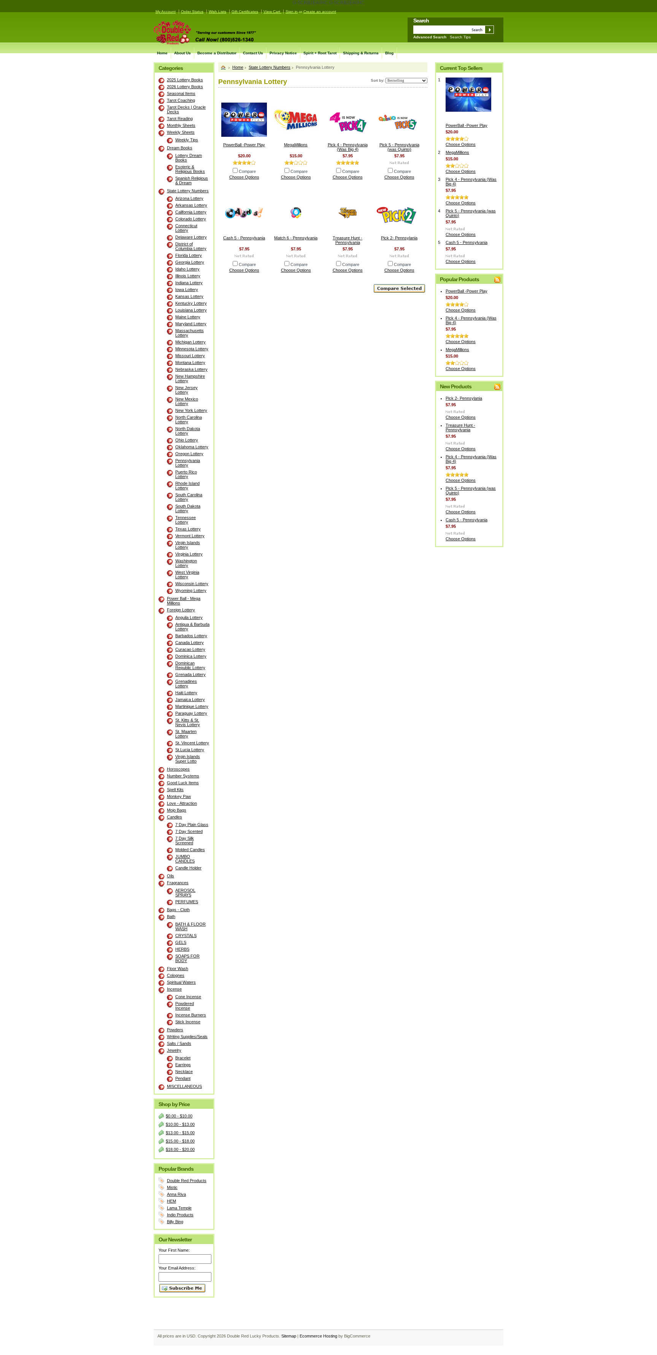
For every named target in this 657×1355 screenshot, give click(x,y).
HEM (171, 1201)
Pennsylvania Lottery (187, 462)
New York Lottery (191, 410)
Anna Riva (176, 1194)
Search (421, 20)
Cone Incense (188, 996)
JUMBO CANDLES (185, 858)
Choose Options (244, 177)
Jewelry (174, 1050)
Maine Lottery (187, 317)
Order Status (192, 11)
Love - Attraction (182, 803)
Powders (175, 1029)
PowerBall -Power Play (244, 144)
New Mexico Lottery (186, 401)
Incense (174, 989)
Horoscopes (178, 769)
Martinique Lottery (191, 706)
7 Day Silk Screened (184, 840)
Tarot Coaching (181, 100)
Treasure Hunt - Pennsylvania (347, 240)
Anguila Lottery (189, 617)
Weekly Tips (186, 140)
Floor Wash (177, 968)
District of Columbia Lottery (190, 246)
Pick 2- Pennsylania (399, 238)
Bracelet (182, 1058)
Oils (170, 876)
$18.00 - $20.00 (180, 1149)
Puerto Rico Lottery (186, 474)
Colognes (175, 975)
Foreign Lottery (181, 610)
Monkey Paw (179, 796)
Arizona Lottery (189, 198)
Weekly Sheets (181, 132)
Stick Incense (187, 1021)
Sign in (292, 11)
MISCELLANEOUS (184, 1086)
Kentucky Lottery (191, 303)
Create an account (319, 11)
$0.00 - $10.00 (179, 1116)
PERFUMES (186, 901)
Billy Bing (175, 1221)
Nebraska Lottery (191, 369)
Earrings (183, 1064)
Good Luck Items (183, 782)
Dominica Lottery (190, 656)
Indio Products (180, 1215)
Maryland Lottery (190, 323)
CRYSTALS (186, 935)
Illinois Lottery (187, 276)
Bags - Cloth (178, 909)
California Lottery (190, 212)
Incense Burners (190, 1015)
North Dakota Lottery (187, 430)
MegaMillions (296, 144)
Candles (174, 817)
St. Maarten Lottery (186, 733)
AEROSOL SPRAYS (185, 892)
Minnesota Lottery (191, 349)
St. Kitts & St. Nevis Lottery (187, 722)
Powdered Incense (184, 1005)
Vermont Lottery (190, 535)
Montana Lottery (190, 362)
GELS (180, 942)
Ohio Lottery (186, 440)
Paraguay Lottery (191, 713)
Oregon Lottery (189, 453)
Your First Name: (174, 1250)
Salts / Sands (179, 1043)
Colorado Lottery (190, 219)
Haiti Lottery (186, 692)
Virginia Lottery (189, 554)
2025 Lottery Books (185, 80)
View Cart (272, 11)
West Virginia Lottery (187, 574)
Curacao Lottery (190, 649)
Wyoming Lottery (190, 590)
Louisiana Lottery (191, 310)
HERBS (182, 949)
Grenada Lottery (190, 674)
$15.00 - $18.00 (180, 1141)
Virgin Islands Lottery (187, 544)
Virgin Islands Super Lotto (187, 758)
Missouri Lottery (190, 355)
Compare (247, 171)
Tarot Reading (180, 118)
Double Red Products (186, 1180)
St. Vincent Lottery (192, 743)
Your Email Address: (177, 1268)
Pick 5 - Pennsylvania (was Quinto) (399, 147)
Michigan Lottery (190, 342)
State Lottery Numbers (188, 190)
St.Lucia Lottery (189, 749)
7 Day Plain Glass (191, 824)
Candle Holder (188, 868)
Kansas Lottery (189, 296)
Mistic (172, 1187)
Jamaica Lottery (190, 699)
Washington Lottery (186, 563)
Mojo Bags (176, 810)
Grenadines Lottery (186, 683)
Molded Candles (190, 849)
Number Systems (183, 776)
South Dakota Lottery (187, 508)
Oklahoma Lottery (191, 447)
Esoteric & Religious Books (190, 169)
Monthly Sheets (181, 125)
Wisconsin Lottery (191, 583)
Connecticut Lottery (186, 228)
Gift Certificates (245, 11)
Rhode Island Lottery (187, 485)
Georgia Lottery (189, 262)
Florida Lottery (188, 255)
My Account (166, 11)
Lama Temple (179, 1208)
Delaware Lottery (191, 237)
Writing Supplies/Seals (187, 1036)
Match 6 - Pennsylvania (295, 238)
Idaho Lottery (187, 269)
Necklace (184, 1071)
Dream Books (179, 148)
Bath (171, 916)
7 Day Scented (189, 831)
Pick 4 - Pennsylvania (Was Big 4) (348, 147)
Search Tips (460, 37)
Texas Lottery (188, 529)
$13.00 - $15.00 (180, 1132)
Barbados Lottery (191, 635)
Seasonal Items (181, 93)
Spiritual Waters (181, 982)
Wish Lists (217, 11)
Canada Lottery (189, 642)
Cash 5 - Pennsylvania (244, 238)
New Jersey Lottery (186, 389)
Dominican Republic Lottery (190, 665)
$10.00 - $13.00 (180, 1124)
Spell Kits (175, 789)
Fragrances (178, 882)
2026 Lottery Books (185, 86)
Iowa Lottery (186, 289)
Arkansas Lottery (191, 205)
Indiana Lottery (189, 282)
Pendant (182, 1078)
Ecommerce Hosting (318, 1336)
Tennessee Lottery (185, 519)
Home (237, 67)
